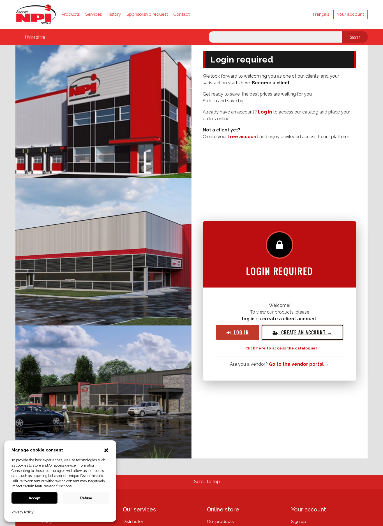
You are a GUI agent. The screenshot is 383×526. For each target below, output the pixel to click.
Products (71, 14)
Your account (350, 14)
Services (93, 14)
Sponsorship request (147, 14)
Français (321, 14)
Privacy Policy (22, 512)
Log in (265, 112)
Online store (35, 36)
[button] (106, 451)
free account (243, 136)
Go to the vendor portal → (299, 364)
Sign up (298, 521)
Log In (240, 332)
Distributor (133, 521)
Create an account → (305, 332)
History (114, 14)
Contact (181, 14)
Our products (220, 521)
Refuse (86, 498)
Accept (34, 498)
